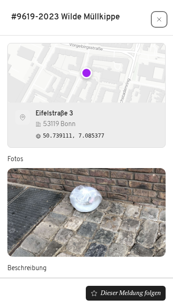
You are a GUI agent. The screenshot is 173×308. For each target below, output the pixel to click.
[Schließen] (159, 19)
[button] (86, 73)
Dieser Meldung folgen (131, 293)
